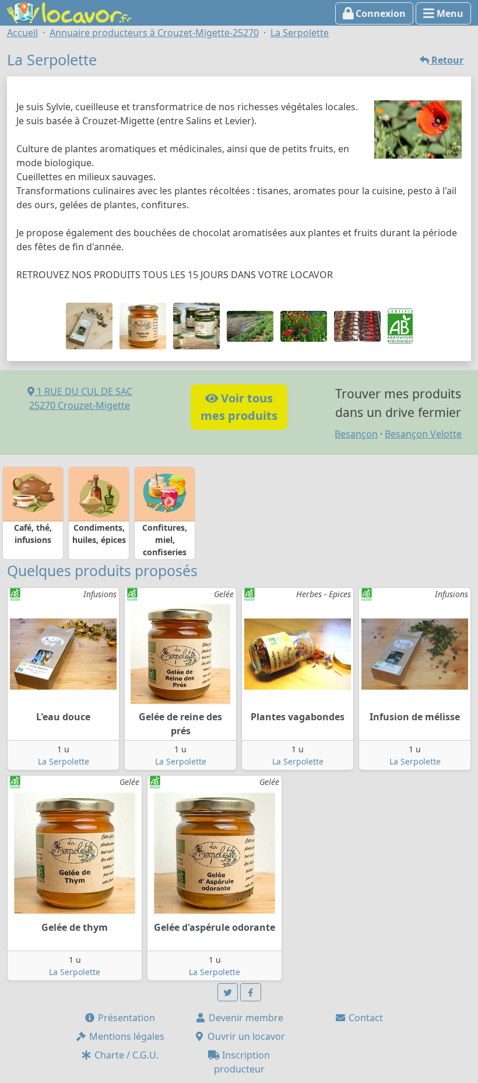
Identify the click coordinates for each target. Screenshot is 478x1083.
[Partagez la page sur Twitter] (227, 992)
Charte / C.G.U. (125, 1055)
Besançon (356, 433)
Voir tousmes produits (239, 406)
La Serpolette (63, 761)
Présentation (125, 1017)
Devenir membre (244, 1017)
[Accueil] (69, 11)
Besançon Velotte (423, 433)
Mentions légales (125, 1036)
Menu (448, 13)
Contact (364, 1017)
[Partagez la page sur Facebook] (250, 992)
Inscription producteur (242, 1062)
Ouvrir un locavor (245, 1036)
